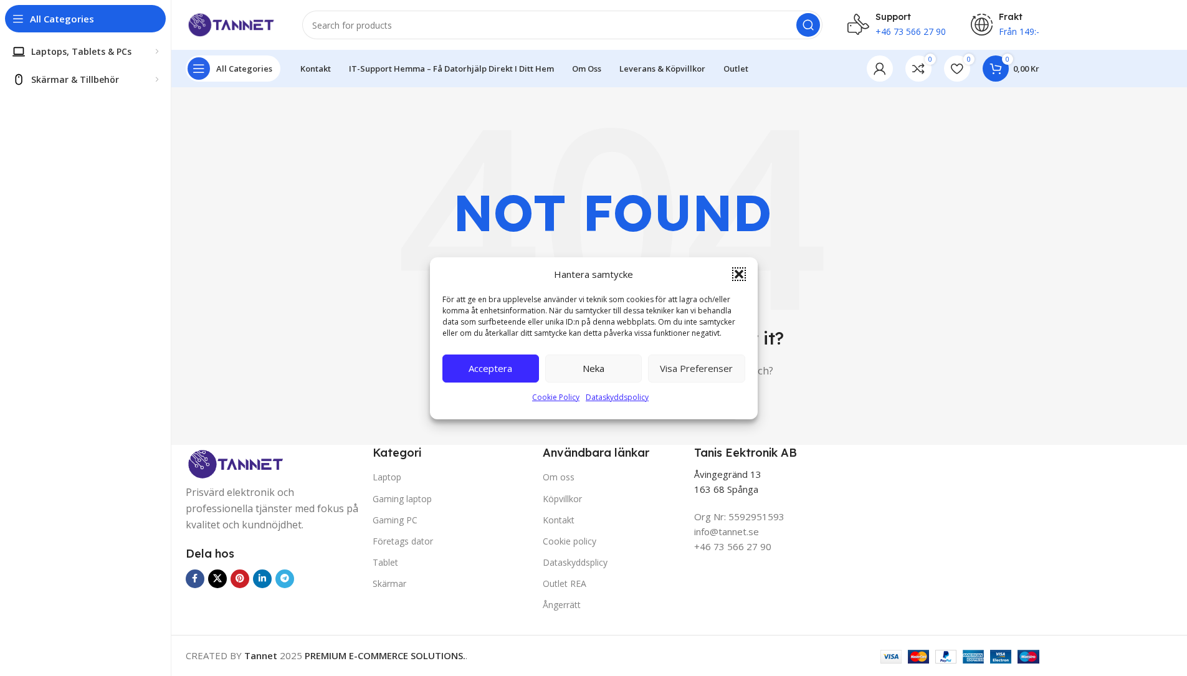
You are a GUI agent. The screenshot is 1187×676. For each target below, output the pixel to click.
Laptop (387, 477)
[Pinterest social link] (240, 578)
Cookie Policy (555, 397)
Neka (593, 368)
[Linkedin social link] (262, 578)
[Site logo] (232, 23)
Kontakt (558, 520)
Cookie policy (569, 541)
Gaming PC (395, 520)
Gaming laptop (402, 499)
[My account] (879, 68)
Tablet (385, 562)
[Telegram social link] (284, 578)
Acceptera (490, 368)
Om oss (558, 477)
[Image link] (235, 465)
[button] (739, 274)
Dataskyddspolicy (617, 397)
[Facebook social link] (195, 578)
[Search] (808, 25)
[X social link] (217, 578)
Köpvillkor (562, 499)
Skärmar (389, 583)
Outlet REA (564, 583)
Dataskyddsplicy (575, 562)
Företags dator (403, 541)
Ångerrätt (562, 605)
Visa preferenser (696, 368)
